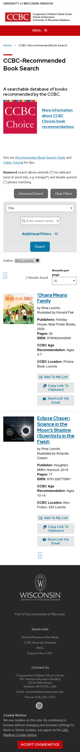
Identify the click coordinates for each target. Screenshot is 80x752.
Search (40, 246)
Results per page (60, 272)
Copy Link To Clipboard (58, 387)
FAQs (40, 648)
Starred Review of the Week (40, 637)
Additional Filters (36, 234)
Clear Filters (63, 193)
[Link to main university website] (40, 601)
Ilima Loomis (24, 260)
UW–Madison (28, 3)
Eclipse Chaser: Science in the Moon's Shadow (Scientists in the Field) (55, 430)
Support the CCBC (40, 653)
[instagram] (39, 705)
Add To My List (55, 377)
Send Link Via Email (58, 400)
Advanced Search (30, 193)
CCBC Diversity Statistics (40, 642)
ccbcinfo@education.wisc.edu (44, 692)
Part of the (40, 614)
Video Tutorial (13, 162)
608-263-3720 (45, 697)
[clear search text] (57, 221)
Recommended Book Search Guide (40, 157)
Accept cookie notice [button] (40, 745)
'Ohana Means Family (52, 298)
